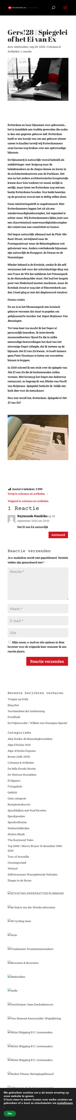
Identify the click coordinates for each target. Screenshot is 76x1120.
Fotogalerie (15, 786)
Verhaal (13, 868)
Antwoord (58, 535)
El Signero (14, 780)
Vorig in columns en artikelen (26, 493)
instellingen (65, 1103)
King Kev (13, 705)
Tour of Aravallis (18, 856)
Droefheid (14, 717)
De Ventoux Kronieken (22, 774)
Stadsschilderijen (18, 828)
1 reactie (26, 51)
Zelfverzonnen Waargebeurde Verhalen (32, 874)
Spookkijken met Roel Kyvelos (27, 810)
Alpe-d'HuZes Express (22, 751)
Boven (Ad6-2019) (19, 756)
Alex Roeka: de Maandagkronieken (30, 739)
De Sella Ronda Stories (22, 768)
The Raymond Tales (20, 840)
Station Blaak (16, 834)
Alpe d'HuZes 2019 (19, 745)
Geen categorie (17, 798)
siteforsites (21, 47)
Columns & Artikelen (21, 762)
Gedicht (12, 792)
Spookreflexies (17, 822)
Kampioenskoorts (19, 804)
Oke (10, 1113)
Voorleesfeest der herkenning (26, 711)
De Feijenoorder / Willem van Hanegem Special (37, 723)
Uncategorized (17, 862)
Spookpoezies (16, 816)
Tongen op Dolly (18, 699)
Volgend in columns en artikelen (28, 501)
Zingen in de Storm (19, 880)
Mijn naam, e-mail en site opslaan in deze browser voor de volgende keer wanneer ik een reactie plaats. (37, 646)
